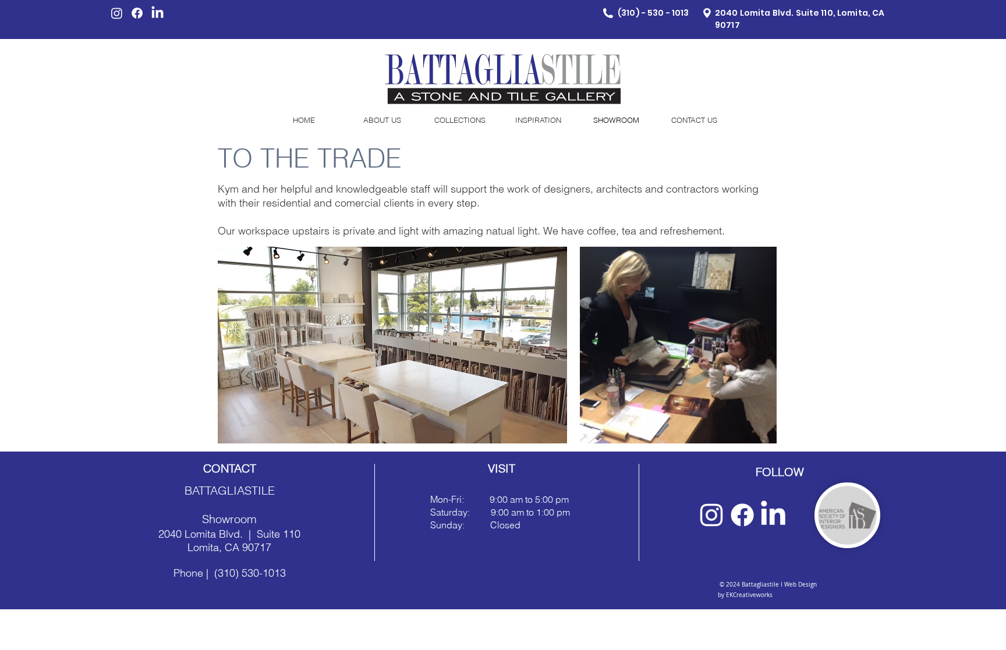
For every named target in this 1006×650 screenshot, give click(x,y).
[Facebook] (137, 13)
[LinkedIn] (157, 13)
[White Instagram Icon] (711, 515)
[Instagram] (116, 13)
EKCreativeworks (748, 595)
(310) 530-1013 (250, 573)
